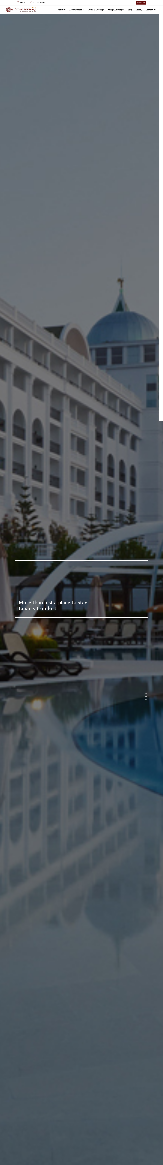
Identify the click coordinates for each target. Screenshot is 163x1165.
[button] (146, 693)
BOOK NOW (141, 3)
